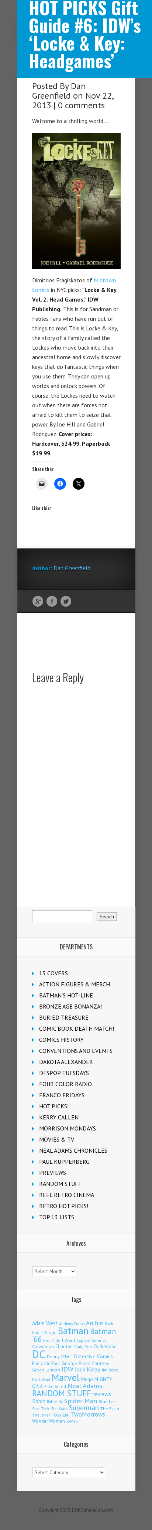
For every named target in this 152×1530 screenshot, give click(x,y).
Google (38, 602)
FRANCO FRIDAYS (61, 1095)
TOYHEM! (60, 1415)
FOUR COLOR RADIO (65, 1084)
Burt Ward (65, 1340)
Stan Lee (107, 1401)
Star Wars (59, 1408)
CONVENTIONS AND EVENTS (76, 1050)
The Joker (41, 1415)
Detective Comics (93, 1356)
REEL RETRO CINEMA (66, 1194)
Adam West (45, 1323)
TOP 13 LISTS (56, 1217)
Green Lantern (46, 1370)
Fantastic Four (46, 1363)
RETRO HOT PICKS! (63, 1206)
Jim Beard (110, 1370)
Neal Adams (85, 1385)
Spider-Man (80, 1401)
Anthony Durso (71, 1323)
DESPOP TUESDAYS (64, 1073)
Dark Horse (105, 1346)
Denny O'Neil (60, 1356)
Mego (87, 1379)
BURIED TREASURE (64, 1017)
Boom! (48, 1340)
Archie (94, 1323)
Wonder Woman (48, 1421)
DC (38, 1354)
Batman (73, 1331)
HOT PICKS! (54, 1106)
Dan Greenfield (59, 90)
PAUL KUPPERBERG (64, 1161)
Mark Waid (41, 1379)
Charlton (64, 1346)
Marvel (66, 1377)
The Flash (109, 1408)
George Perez (76, 1363)
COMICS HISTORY (61, 1039)
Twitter (66, 602)
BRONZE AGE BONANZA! (70, 1006)
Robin (38, 1401)
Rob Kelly (55, 1401)
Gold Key (100, 1363)
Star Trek (40, 1408)
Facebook (52, 602)
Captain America (91, 1340)
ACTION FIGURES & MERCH (74, 984)
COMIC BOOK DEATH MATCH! (76, 1028)
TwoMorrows (88, 1414)
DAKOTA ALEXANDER (66, 1061)
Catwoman (43, 1346)
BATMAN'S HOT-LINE (66, 995)
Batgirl (50, 1332)
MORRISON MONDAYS (67, 1128)
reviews (102, 1394)
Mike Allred (55, 1386)
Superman (84, 1407)
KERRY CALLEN (59, 1117)
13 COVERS (53, 973)
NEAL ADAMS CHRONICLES (73, 1150)
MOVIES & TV (56, 1139)
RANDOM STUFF (60, 1183)
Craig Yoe (83, 1346)
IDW (67, 1369)
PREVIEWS (52, 1172)
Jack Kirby (87, 1369)
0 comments (81, 105)
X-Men (72, 1421)
